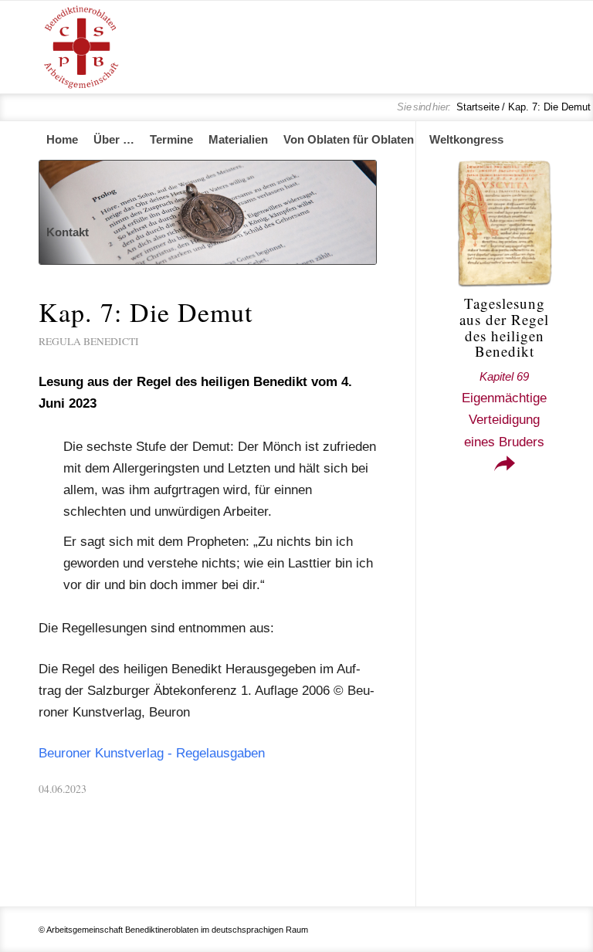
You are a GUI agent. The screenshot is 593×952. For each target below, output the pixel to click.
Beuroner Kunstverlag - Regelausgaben (152, 753)
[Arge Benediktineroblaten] (81, 47)
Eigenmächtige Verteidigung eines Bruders (504, 409)
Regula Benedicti (89, 341)
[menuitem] (62, 139)
